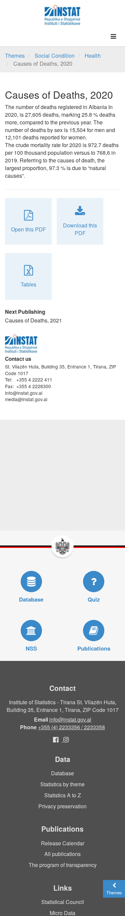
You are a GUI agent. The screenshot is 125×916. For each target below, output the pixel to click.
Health (93, 55)
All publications (62, 854)
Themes (15, 55)
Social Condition (55, 55)
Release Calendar (62, 843)
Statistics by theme (62, 784)
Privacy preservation (62, 806)
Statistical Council (62, 902)
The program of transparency (63, 865)
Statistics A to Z (62, 795)
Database (62, 773)
